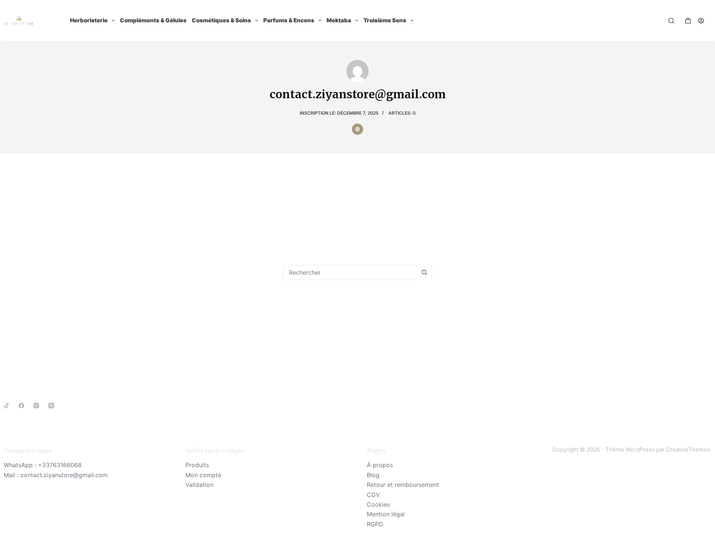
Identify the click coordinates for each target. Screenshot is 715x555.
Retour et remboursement (403, 484)
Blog (373, 475)
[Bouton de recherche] (424, 272)
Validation (199, 484)
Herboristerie (89, 20)
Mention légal (386, 514)
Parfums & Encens (288, 20)
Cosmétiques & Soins (221, 20)
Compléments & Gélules (153, 20)
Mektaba (339, 20)
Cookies (378, 504)
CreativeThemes (688, 449)
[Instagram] (36, 405)
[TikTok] (6, 405)
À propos (380, 465)
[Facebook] (21, 405)
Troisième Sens (384, 20)
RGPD (375, 524)
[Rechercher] (671, 20)
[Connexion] (701, 20)
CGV (373, 494)
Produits (197, 465)
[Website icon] (357, 129)
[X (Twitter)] (51, 405)
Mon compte (203, 475)
